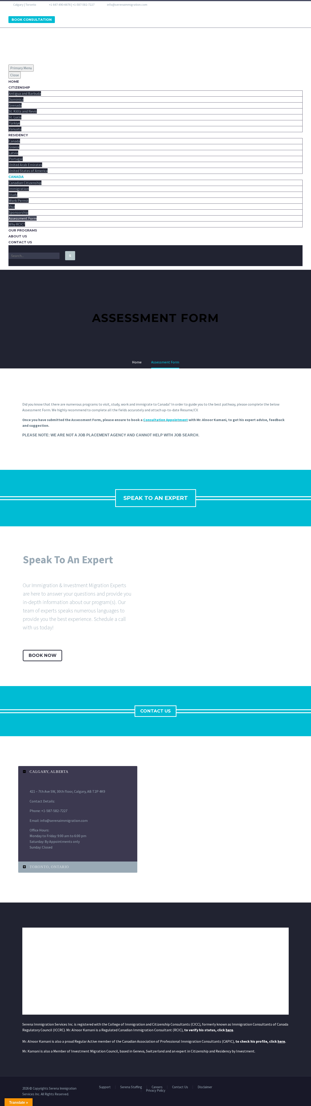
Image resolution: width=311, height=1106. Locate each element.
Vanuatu (15, 129)
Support (105, 1087)
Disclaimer (205, 1087)
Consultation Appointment (165, 419)
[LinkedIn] (17, 10)
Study (13, 194)
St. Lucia (15, 117)
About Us (17, 236)
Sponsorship (18, 212)
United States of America (28, 170)
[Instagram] (29, 10)
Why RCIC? (17, 224)
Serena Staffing (131, 1087)
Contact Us (20, 242)
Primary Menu (21, 68)
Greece (14, 147)
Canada (14, 141)
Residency (18, 135)
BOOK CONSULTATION (32, 20)
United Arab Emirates (25, 164)
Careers (157, 1087)
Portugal (16, 159)
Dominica (16, 99)
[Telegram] (41, 10)
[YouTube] (35, 10)
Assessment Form (23, 218)
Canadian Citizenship (25, 182)
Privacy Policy (155, 1090)
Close (14, 75)
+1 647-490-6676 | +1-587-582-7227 (71, 5)
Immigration (19, 188)
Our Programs (22, 230)
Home (13, 82)
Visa (12, 206)
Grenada (15, 105)
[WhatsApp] (47, 10)
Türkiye (14, 123)
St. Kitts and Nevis (23, 111)
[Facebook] (11, 10)
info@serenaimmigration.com (127, 5)
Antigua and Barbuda (25, 93)
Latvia (13, 153)
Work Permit (19, 200)
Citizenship (19, 87)
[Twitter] (23, 10)
